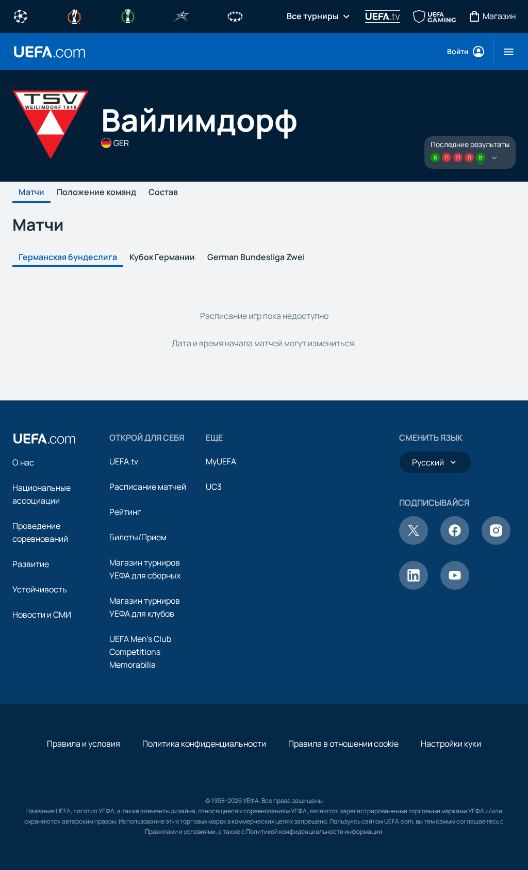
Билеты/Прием (138, 537)
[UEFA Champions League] (20, 15)
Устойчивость (39, 589)
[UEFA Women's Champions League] (235, 15)
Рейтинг (125, 512)
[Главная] (44, 438)
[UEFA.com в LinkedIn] (413, 586)
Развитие (30, 564)
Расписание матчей (147, 486)
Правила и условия (83, 743)
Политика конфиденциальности (204, 743)
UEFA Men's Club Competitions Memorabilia (140, 651)
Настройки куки (451, 743)
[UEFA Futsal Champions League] (181, 15)
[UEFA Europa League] (74, 15)
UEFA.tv (123, 461)
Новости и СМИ (41, 614)
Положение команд (96, 192)
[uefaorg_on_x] (413, 541)
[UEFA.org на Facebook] (454, 541)
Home (49, 52)
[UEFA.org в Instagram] (496, 541)
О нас (23, 462)
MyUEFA (221, 461)
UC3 (214, 486)
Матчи (31, 192)
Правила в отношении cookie (343, 743)
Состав (163, 192)
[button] (504, 51)
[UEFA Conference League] (128, 15)
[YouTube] (454, 586)
